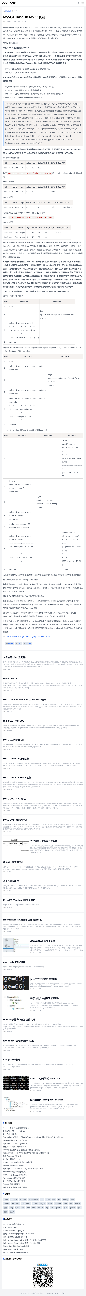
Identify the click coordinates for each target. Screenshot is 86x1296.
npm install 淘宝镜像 (14, 961)
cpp (65, 1204)
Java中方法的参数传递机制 (43, 979)
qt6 (42, 1199)
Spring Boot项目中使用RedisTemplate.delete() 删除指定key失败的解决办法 (33, 1137)
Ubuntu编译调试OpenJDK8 (14, 1230)
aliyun (42, 1204)
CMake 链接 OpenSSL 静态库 (15, 1140)
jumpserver (26, 1204)
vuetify (65, 1199)
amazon (40, 1208)
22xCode (9, 3)
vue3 (48, 1199)
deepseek (15, 1204)
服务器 (77, 1204)
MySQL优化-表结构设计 (15, 819)
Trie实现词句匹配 (10, 1227)
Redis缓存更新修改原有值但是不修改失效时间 (21, 1149)
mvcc (19, 643)
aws (22, 1208)
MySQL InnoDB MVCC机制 (17, 777)
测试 (65, 1208)
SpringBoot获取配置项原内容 (15, 1237)
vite (53, 1199)
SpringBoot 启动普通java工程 (18, 1040)
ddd (72, 1199)
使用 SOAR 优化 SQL (13, 720)
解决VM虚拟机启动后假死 (13, 1165)
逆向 (79, 1208)
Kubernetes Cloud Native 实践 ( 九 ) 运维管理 (21, 1243)
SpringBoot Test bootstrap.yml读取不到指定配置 (23, 1168)
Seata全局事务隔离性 (11, 1184)
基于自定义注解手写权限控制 (44, 998)
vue (52, 1208)
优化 (5, 1208)
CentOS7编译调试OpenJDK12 (45, 1078)
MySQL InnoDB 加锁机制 (16, 758)
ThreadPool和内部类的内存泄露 (16, 1246)
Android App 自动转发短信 (14, 1178)
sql (47, 1208)
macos (50, 1204)
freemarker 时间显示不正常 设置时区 (22, 919)
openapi (58, 1204)
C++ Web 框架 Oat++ (11, 1134)
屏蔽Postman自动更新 (12, 1156)
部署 (71, 1204)
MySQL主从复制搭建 (13, 739)
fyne (17, 1208)
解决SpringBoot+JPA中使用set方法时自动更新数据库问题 (26, 1153)
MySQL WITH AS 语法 (14, 798)
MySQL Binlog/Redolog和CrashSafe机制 (24, 699)
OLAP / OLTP (10, 678)
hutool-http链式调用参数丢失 (15, 1171)
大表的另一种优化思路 (14, 657)
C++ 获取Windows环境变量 (14, 1181)
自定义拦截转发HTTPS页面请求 (15, 1252)
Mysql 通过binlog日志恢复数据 (19, 899)
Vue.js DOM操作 (11, 1059)
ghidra (72, 1208)
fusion (35, 1204)
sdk (28, 1208)
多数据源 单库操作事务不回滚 (15, 1187)
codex (6, 1199)
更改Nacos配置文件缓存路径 (14, 1146)
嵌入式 (12, 1212)
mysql (10, 643)
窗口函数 (23, 1199)
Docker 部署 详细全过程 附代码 (19, 1019)
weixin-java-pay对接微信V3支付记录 (17, 1162)
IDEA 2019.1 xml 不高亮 (42, 940)
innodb (28, 643)
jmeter (58, 1208)
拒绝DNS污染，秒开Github (14, 1131)
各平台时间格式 (11, 881)
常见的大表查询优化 (13, 862)
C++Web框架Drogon (11, 1159)
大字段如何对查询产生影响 (43, 840)
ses (33, 1208)
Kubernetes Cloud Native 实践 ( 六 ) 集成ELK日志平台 (25, 1240)
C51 (5, 1212)
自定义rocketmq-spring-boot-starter (18, 1233)
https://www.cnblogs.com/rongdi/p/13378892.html (28, 636)
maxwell (14, 1199)
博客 (15, 11)
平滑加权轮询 (33, 1199)
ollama (6, 1204)
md (59, 1199)
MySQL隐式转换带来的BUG (14, 1249)
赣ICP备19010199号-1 (56, 1293)
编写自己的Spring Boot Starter (46, 1099)
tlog (11, 1208)
